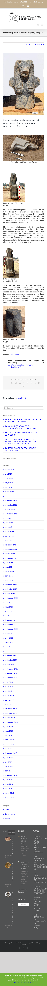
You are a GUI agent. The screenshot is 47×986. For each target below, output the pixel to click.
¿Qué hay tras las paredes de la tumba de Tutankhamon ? (12, 873)
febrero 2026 (9, 496)
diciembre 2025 (11, 500)
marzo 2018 (9, 740)
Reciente (10, 832)
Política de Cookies (26, 983)
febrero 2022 (9, 651)
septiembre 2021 (11, 669)
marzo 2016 (9, 793)
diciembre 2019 (11, 673)
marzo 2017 (9, 766)
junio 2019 (9, 682)
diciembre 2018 (11, 709)
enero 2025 (9, 540)
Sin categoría (10, 814)
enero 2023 (9, 616)
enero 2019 (9, 704)
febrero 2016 (9, 797)
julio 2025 (8, 518)
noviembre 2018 (11, 713)
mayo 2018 (9, 731)
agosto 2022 (9, 633)
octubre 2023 (10, 594)
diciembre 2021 (11, 656)
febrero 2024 (9, 576)
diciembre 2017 (11, 753)
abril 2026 (8, 487)
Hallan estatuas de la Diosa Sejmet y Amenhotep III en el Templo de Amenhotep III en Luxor (12, 908)
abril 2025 (8, 527)
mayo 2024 (9, 567)
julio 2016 (8, 780)
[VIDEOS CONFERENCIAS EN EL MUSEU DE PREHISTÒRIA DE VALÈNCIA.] (8, 839)
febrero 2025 (9, 536)
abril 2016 (8, 789)
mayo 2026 (9, 483)
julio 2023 (8, 602)
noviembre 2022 (11, 625)
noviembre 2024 (11, 549)
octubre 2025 (10, 509)
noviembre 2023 (11, 589)
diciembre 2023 (11, 585)
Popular (5, 831)
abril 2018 (8, 735)
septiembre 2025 (11, 514)
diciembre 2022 (11, 620)
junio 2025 (9, 523)
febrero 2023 (9, 611)
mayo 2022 (9, 642)
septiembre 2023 (11, 598)
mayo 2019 (9, 687)
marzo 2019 (9, 695)
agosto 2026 (9, 469)
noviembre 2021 (11, 660)
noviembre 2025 (11, 505)
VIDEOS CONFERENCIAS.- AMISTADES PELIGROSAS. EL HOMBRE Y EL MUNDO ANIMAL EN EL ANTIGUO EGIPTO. (21, 441)
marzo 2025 (9, 532)
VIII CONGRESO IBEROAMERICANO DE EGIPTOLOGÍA (38, 878)
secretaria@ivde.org (36, 2)
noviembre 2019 (11, 678)
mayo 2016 (9, 784)
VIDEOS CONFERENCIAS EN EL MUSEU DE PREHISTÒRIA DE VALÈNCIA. (12, 845)
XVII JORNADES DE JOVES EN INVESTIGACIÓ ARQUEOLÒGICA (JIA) (38, 862)
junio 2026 (9, 478)
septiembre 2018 (11, 722)
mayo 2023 (9, 607)
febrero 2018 (9, 744)
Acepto (16, 983)
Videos (7, 818)
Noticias (8, 810)
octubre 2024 (10, 554)
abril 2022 (8, 647)
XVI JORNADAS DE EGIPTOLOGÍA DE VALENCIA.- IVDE (38, 921)
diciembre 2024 (11, 545)
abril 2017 (8, 762)
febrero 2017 (9, 771)
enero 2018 (9, 749)
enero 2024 (9, 580)
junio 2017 (9, 757)
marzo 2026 (9, 492)
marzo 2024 (9, 571)
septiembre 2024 (11, 558)
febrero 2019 (9, 700)
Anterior (29, 44)
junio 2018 (9, 726)
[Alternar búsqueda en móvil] (38, 25)
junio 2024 (9, 563)
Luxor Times (14, 354)
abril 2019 (8, 691)
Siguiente (38, 44)
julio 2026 (8, 474)
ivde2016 (21, 398)
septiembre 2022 (11, 629)
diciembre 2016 (11, 775)
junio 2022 (9, 638)
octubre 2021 (10, 664)
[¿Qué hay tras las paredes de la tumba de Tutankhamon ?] (8, 865)
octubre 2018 (10, 718)
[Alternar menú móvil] (42, 25)
